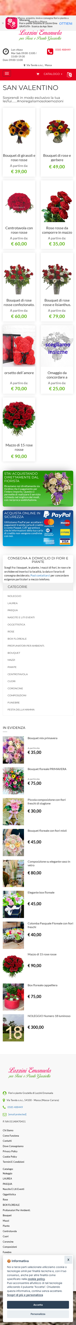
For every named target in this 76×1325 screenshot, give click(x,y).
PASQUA (13, 610)
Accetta (38, 1304)
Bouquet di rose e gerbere (57, 157)
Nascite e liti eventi (21, 617)
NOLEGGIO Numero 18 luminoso (49, 1016)
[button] (68, 74)
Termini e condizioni (13, 1161)
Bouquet (14, 652)
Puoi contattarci (40, 575)
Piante (12, 667)
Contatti (7, 1140)
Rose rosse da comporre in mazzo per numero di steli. (57, 232)
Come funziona (11, 1135)
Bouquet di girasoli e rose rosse (19, 157)
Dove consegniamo (13, 1146)
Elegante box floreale (41, 892)
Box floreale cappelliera (42, 985)
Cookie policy (10, 1156)
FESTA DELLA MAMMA (21, 709)
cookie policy (36, 1278)
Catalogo (52, 74)
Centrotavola (18, 674)
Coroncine (15, 688)
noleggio (14, 596)
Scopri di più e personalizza (25, 1294)
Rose (11, 631)
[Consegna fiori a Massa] (38, 36)
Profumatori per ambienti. (26, 645)
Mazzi (11, 659)
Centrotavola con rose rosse (19, 230)
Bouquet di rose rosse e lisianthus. (57, 302)
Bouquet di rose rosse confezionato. (19, 302)
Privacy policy (10, 1151)
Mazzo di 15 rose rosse (19, 447)
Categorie (17, 587)
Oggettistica (16, 624)
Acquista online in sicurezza (22, 515)
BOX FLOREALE (17, 638)
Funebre (14, 702)
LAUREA (13, 603)
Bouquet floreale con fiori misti (47, 830)
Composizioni (17, 695)
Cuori (11, 681)
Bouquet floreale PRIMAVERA (47, 769)
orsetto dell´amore (19, 372)
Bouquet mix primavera (42, 738)
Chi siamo (8, 1130)
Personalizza (38, 1313)
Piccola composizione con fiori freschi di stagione (47, 801)
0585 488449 (63, 49)
